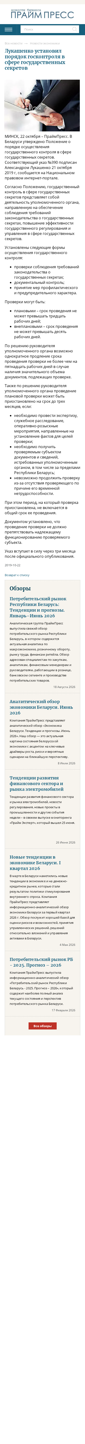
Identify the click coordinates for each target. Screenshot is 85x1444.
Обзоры (20, 588)
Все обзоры (43, 1026)
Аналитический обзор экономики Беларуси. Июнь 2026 (41, 707)
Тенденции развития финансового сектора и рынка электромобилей (37, 783)
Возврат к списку (17, 575)
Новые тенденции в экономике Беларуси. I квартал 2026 (35, 863)
